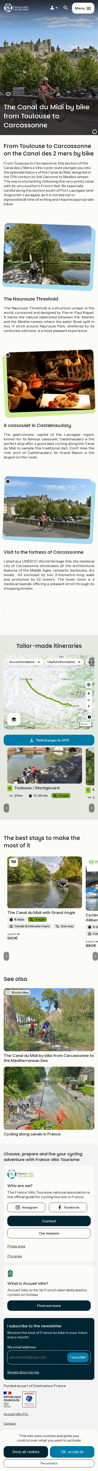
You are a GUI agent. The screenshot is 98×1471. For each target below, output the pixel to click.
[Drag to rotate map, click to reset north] (88, 706)
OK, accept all (72, 1452)
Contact (49, 1221)
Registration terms (23, 1372)
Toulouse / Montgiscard (33, 787)
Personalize (49, 1463)
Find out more (49, 1305)
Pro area (14, 1256)
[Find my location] (88, 684)
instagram (30, 1207)
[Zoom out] (88, 700)
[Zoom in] (88, 693)
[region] (49, 692)
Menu (80, 8)
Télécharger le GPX (52, 740)
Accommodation (22, 662)
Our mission (49, 1233)
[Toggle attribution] (89, 717)
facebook (71, 1207)
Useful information (61, 662)
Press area (16, 1246)
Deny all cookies (26, 1452)
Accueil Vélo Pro (16, 1414)
